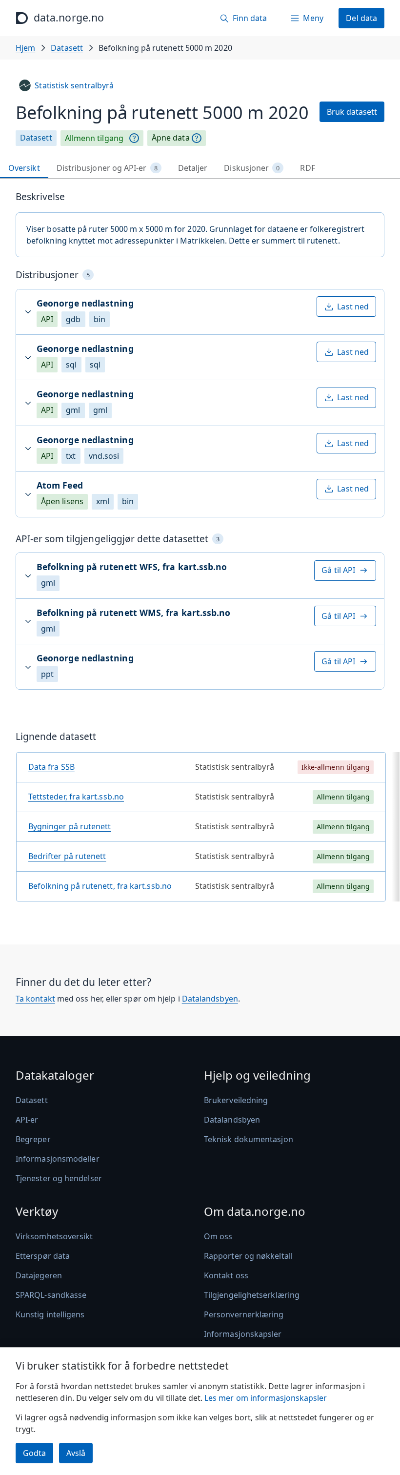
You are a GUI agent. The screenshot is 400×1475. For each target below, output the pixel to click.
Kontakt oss (226, 1275)
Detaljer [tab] (193, 168)
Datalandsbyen (210, 998)
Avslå (75, 1453)
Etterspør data (43, 1255)
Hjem (25, 47)
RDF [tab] (307, 168)
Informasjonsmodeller (58, 1158)
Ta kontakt (35, 998)
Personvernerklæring (244, 1314)
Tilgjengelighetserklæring (252, 1295)
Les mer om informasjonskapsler (265, 1398)
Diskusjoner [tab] (252, 168)
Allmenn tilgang (94, 138)
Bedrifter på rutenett (67, 856)
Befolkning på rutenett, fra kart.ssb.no (100, 886)
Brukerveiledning (236, 1100)
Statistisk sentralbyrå (74, 85)
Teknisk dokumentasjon (248, 1139)
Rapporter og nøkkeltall (248, 1255)
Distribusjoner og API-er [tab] (107, 168)
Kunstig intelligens (50, 1314)
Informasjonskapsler (243, 1334)
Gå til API (338, 570)
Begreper (33, 1139)
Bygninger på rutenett (69, 826)
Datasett (67, 47)
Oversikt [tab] (24, 168)
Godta (34, 1453)
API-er (27, 1119)
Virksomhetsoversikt (54, 1236)
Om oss (218, 1236)
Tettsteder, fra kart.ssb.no (76, 796)
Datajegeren (39, 1275)
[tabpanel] (200, 550)
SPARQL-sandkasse (51, 1295)
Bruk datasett (352, 111)
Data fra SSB (51, 766)
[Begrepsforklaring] (134, 138)
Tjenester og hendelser (59, 1178)
